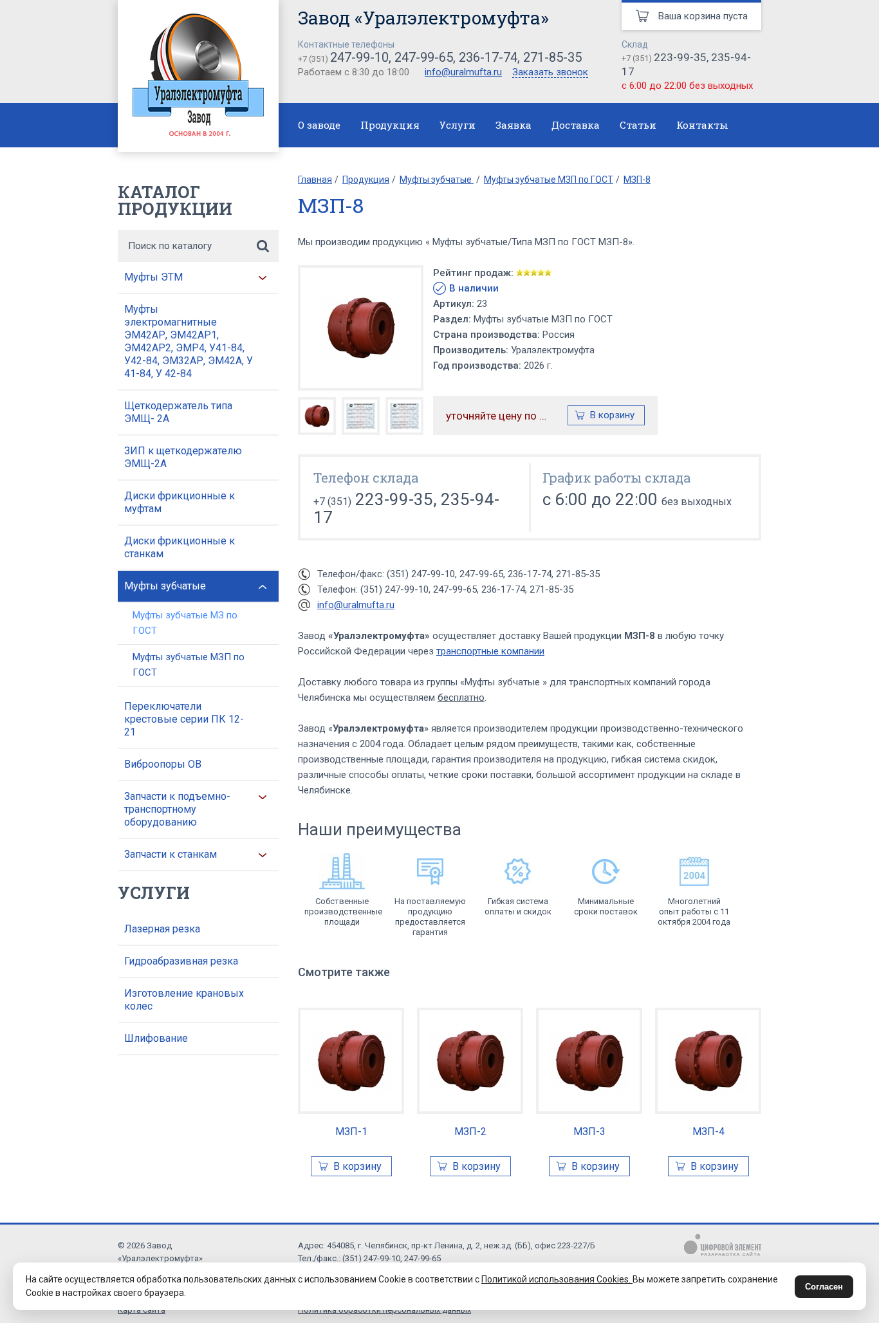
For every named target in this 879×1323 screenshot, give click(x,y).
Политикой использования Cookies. (557, 1279)
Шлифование (156, 1038)
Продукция (390, 124)
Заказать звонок (550, 73)
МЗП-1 (351, 1131)
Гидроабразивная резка (181, 961)
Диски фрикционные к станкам (179, 547)
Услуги (457, 124)
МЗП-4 (708, 1131)
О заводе (319, 124)
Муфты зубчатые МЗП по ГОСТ (189, 664)
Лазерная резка (162, 929)
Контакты (702, 124)
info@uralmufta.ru (463, 72)
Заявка (513, 124)
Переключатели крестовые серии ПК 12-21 (184, 719)
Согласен (824, 1286)
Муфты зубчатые (165, 586)
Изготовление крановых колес (184, 999)
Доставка (575, 124)
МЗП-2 (470, 1131)
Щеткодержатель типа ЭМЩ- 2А (178, 412)
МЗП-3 (589, 1131)
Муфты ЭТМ (153, 277)
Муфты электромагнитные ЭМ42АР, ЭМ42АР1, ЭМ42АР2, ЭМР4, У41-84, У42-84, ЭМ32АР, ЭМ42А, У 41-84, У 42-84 (188, 341)
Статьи (638, 124)
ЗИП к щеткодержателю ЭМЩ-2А (183, 457)
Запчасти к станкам (170, 854)
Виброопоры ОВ (162, 764)
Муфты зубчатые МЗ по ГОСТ (185, 622)
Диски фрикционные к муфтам (179, 502)
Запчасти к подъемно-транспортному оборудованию (177, 809)
